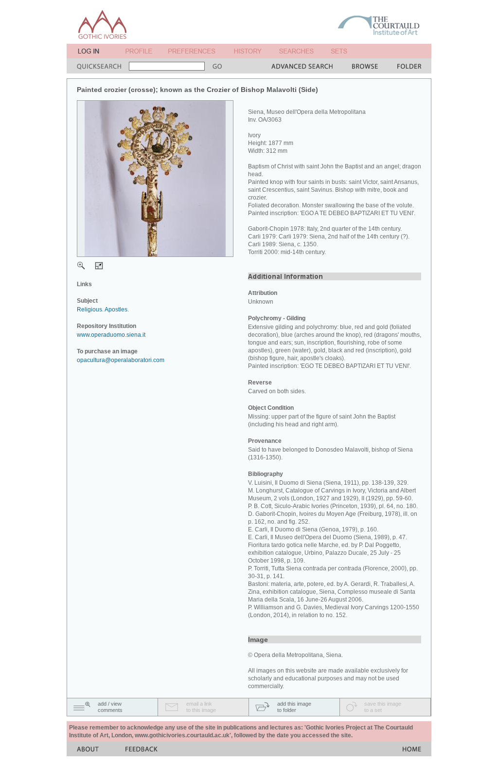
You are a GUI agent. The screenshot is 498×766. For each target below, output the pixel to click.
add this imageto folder (294, 707)
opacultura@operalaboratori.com (120, 360)
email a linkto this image (201, 707)
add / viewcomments (110, 707)
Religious (89, 309)
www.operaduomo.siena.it (111, 334)
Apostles (116, 309)
